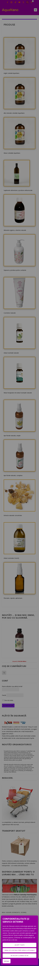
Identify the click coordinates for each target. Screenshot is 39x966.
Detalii (6, 961)
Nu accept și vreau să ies (19, 955)
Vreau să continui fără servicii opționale (19, 950)
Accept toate (19, 945)
